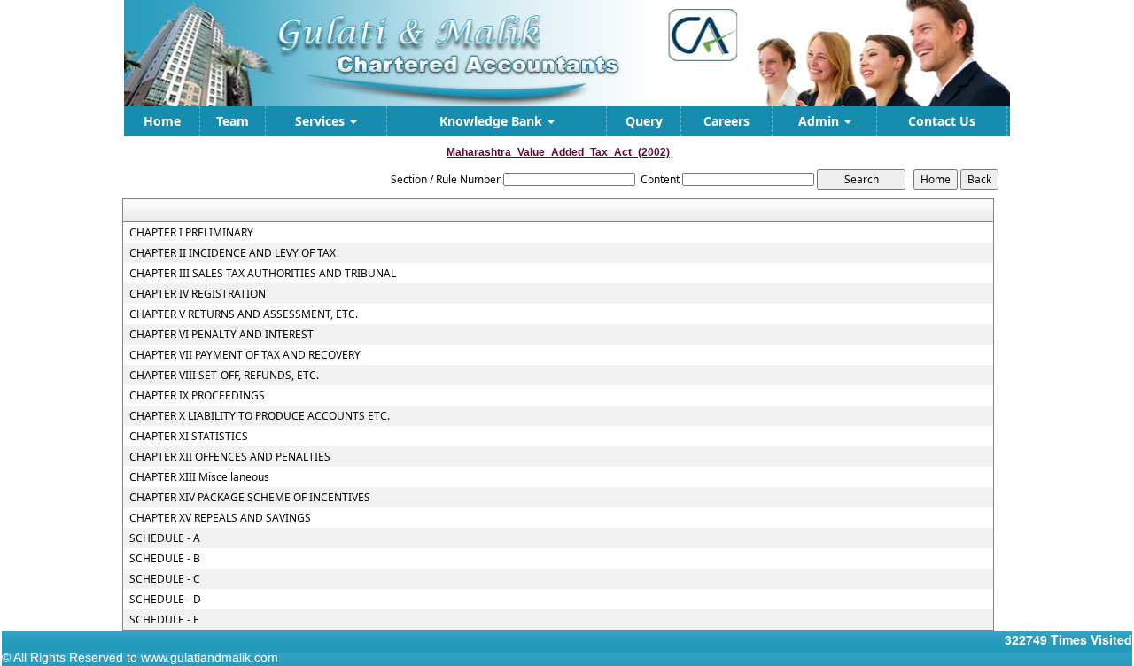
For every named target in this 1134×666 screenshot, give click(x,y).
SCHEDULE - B (164, 559)
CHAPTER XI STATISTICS (188, 437)
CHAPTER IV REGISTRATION (197, 294)
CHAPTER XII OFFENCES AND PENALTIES (229, 457)
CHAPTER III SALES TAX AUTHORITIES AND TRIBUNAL (262, 274)
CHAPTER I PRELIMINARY (191, 233)
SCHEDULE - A (164, 538)
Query (644, 120)
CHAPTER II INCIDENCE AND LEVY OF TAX (232, 253)
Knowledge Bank (492, 120)
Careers (726, 120)
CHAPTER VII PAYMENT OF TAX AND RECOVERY (245, 355)
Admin (820, 120)
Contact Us (941, 120)
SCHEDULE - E (164, 620)
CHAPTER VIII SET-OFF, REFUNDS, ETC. (224, 375)
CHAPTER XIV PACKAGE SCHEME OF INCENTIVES (249, 498)
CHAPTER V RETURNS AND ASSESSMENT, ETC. (243, 314)
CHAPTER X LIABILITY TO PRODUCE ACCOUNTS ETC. (259, 416)
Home (162, 120)
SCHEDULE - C (164, 579)
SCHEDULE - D (165, 599)
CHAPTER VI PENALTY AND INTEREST (221, 335)
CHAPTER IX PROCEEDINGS (197, 396)
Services (321, 120)
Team (232, 120)
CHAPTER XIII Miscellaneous (199, 477)
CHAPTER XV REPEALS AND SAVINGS (220, 518)
